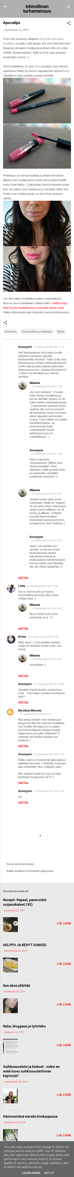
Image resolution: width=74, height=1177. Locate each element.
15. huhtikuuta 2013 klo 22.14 (35, 714)
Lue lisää (64, 923)
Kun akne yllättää (16, 986)
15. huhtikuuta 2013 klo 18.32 (46, 493)
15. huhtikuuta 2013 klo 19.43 (46, 540)
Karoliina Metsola (29, 710)
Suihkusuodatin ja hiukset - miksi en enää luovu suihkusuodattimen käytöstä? (31, 1071)
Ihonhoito (11, 331)
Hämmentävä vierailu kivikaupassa (30, 1116)
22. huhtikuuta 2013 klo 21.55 (48, 754)
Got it (49, 1173)
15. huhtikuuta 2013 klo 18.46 (48, 684)
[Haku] (68, 8)
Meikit (60, 331)
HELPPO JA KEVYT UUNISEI (24, 945)
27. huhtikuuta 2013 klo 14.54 (48, 791)
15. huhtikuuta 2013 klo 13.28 (46, 386)
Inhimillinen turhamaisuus (37, 9)
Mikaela (35, 383)
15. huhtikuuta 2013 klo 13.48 (46, 453)
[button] (68, 24)
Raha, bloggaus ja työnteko (24, 1026)
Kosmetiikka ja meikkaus (37, 331)
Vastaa (23, 577)
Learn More (31, 1173)
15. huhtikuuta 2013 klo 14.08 (42, 586)
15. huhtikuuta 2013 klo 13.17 (48, 347)
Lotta (21, 586)
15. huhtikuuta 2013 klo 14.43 (42, 636)
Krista (22, 636)
